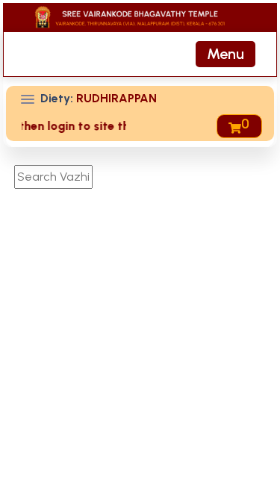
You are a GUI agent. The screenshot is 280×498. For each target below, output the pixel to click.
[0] (233, 126)
